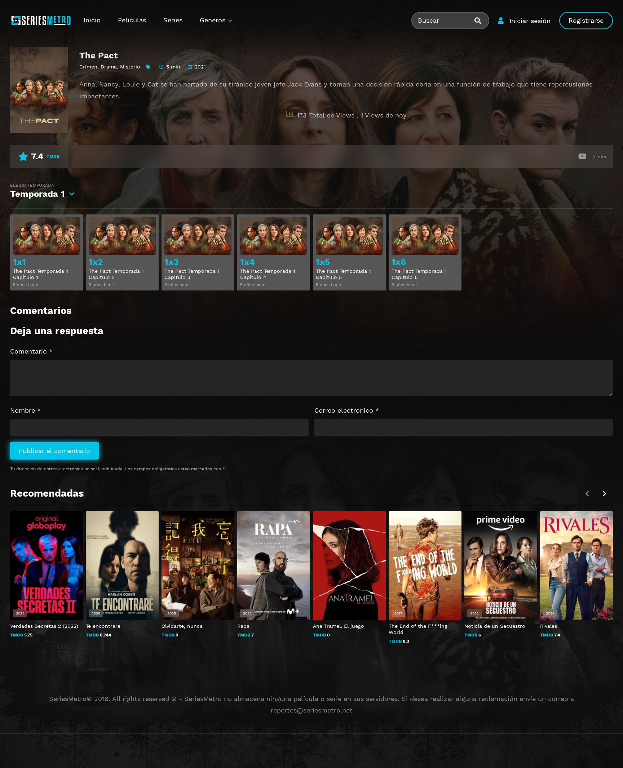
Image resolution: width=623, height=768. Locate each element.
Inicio (92, 20)
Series (172, 20)
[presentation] (604, 493)
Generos (212, 20)
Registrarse (586, 20)
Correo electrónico (346, 410)
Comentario (31, 351)
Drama (109, 67)
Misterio (130, 67)
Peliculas (132, 20)
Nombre (25, 410)
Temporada (37, 191)
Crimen (88, 67)
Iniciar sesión (530, 21)
